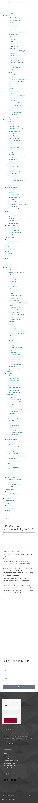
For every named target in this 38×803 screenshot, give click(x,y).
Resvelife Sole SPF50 (14, 131)
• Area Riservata (8, 768)
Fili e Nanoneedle (13, 25)
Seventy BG (10, 13)
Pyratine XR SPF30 (15, 100)
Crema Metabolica (15, 110)
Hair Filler (11, 69)
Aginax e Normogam (14, 117)
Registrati (9, 258)
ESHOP (7, 244)
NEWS (8, 239)
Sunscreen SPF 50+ (15, 102)
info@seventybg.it (9, 743)
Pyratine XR (13, 98)
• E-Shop (6, 756)
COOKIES (4, 799)
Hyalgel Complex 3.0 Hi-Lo (17, 95)
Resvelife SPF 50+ (13, 114)
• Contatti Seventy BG (9, 765)
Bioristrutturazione (13, 48)
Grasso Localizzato (13, 60)
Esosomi (10, 22)
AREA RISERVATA (10, 249)
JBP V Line (13, 29)
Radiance (13, 93)
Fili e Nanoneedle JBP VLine (15, 150)
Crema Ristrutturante (16, 107)
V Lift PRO (13, 27)
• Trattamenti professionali (11, 760)
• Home (6, 753)
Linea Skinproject (13, 91)
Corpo (10, 72)
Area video (9, 253)
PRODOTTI (8, 15)
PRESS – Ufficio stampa (13, 242)
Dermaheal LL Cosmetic (17, 62)
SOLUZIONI (8, 119)
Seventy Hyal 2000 (15, 55)
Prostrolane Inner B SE (16, 67)
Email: (6, 705)
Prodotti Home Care (12, 84)
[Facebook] (5, 780)
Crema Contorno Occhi (16, 105)
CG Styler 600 (14, 46)
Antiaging (9, 121)
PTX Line (10, 86)
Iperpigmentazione (12, 187)
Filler (9, 36)
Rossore (9, 211)
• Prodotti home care (9, 763)
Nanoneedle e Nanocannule (17, 32)
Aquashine (13, 53)
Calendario (10, 256)
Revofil (12, 41)
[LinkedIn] (15, 780)
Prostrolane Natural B (16, 44)
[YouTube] (12, 780)
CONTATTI (8, 246)
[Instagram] (8, 780)
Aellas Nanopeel (12, 34)
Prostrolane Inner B (15, 65)
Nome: (6, 712)
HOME (6, 11)
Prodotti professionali (12, 18)
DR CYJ (10, 88)
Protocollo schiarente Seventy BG (17, 204)
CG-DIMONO (13, 39)
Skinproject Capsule (15, 112)
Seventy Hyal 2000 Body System (19, 51)
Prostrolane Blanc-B (16, 58)
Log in (8, 251)
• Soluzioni (6, 758)
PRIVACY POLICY (13, 799)
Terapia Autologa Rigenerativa (16, 20)
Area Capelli (10, 235)
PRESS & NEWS (9, 237)
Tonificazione (10, 143)
